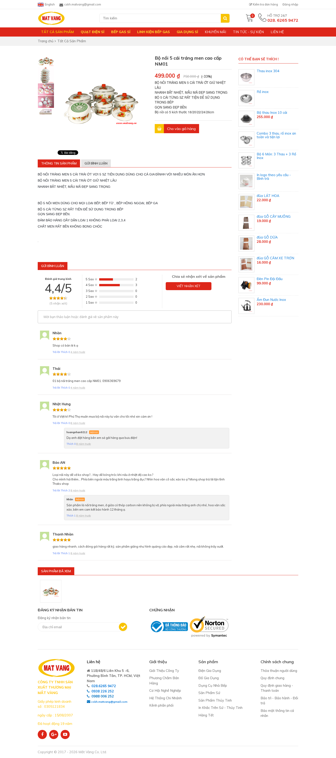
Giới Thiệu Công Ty (164, 670)
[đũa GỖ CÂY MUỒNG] (246, 223)
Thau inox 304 (268, 71)
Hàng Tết (206, 715)
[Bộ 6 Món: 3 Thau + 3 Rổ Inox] (246, 160)
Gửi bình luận (96, 163)
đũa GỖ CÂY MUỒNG (274, 216)
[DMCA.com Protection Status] (150, 639)
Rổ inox (263, 92)
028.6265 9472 (103, 686)
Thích (65, 352)
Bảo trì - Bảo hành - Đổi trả (279, 700)
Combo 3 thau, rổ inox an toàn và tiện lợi (276, 135)
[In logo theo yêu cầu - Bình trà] (246, 181)
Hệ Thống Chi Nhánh (165, 698)
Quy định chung (272, 678)
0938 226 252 (102, 691)
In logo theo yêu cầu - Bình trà (274, 177)
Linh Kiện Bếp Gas (153, 32)
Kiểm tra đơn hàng (265, 4)
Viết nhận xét (188, 286)
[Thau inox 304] (246, 77)
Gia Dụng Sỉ (187, 32)
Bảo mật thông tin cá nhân (277, 713)
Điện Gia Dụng (209, 670)
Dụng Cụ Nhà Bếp (212, 685)
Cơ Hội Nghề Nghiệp (165, 690)
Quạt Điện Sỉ (92, 32)
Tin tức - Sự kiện (248, 32)
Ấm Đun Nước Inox (271, 299)
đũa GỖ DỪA (267, 237)
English (50, 4)
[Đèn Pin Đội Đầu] (246, 285)
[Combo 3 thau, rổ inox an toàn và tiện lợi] (246, 140)
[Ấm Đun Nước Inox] (246, 306)
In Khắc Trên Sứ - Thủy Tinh (220, 707)
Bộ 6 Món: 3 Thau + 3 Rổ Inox (276, 156)
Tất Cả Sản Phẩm (57, 32)
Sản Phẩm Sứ (209, 693)
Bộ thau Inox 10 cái (272, 112)
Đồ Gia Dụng (208, 678)
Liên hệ (277, 32)
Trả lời (57, 352)
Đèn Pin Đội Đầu (270, 279)
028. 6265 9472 (282, 20)
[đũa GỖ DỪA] (246, 244)
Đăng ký (123, 627)
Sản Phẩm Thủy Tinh (215, 700)
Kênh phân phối (161, 705)
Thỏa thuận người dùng (279, 670)
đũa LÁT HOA (268, 195)
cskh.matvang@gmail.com (82, 4)
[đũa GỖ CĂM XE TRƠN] (246, 264)
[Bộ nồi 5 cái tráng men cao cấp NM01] (50, 591)
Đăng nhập (290, 4)
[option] (46, 61)
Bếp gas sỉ (120, 32)
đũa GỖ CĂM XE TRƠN (275, 258)
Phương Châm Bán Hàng (164, 680)
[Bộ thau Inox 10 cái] (246, 119)
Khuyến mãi (215, 32)
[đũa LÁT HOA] (246, 202)
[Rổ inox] (246, 98)
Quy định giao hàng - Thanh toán (277, 688)
